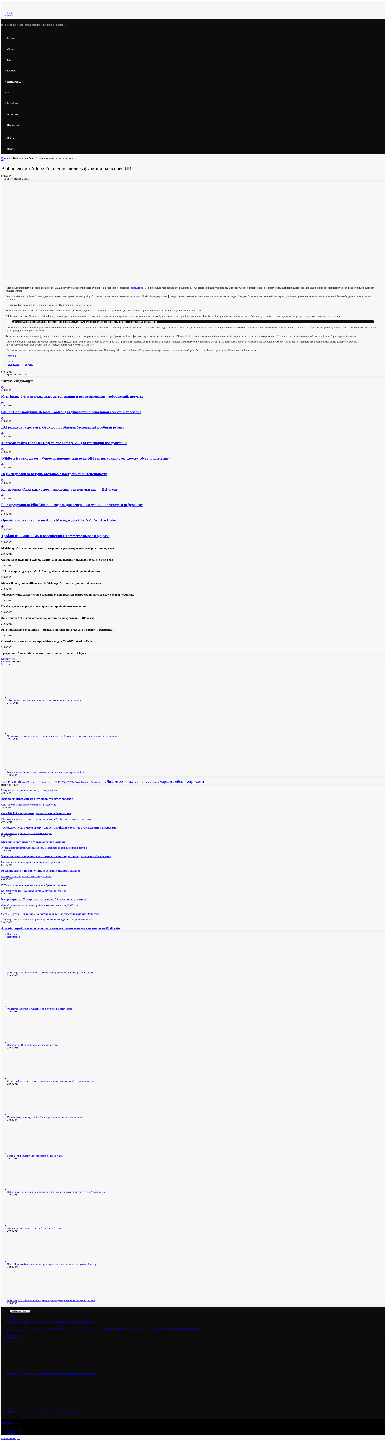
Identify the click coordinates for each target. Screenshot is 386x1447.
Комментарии (8, 658)
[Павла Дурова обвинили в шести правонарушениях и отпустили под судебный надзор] (29, 1261)
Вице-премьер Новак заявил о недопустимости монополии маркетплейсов (45, 772)
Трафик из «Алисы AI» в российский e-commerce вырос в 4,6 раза (55, 536)
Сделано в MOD (9, 1423)
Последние (13, 934)
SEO (9, 60)
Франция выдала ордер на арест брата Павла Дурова (34, 1228)
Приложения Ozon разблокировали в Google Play (32, 1045)
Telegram (41, 781)
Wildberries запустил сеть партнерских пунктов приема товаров (40, 1008)
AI (8, 92)
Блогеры (84, 782)
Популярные (13, 936)
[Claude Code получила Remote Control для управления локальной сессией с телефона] (29, 1078)
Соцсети (11, 70)
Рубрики (5, 1311)
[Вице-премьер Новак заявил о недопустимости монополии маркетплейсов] (29, 769)
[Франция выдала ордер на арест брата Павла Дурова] (29, 1225)
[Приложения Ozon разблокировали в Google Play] (29, 1042)
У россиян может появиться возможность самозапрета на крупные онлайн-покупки (56, 856)
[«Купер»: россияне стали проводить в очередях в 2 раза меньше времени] (29, 697)
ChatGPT (6, 782)
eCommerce (13, 49)
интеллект (136, 287)
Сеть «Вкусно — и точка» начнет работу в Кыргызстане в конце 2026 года (50, 913)
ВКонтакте (95, 781)
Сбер (104, 782)
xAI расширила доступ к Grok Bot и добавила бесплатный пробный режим (62, 427)
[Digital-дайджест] (23, 7)
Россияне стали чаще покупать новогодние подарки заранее (40, 870)
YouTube (70, 782)
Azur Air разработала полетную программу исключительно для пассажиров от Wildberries (60, 928)
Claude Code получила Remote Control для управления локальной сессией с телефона (71, 412)
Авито (77, 782)
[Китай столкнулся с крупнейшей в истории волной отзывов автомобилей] (29, 1114)
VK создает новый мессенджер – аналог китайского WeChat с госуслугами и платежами (59, 827)
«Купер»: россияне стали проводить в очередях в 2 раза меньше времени (44, 700)
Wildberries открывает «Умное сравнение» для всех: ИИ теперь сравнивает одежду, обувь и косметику (85, 458)
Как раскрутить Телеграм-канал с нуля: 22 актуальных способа (43, 899)
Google (16, 781)
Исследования (14, 125)
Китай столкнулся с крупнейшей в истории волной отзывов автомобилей (45, 1117)
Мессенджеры (14, 81)
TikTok (49, 782)
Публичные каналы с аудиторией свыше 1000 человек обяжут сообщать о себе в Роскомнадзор (56, 1192)
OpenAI (25, 782)
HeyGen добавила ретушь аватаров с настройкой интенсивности (54, 474)
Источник (11, 355)
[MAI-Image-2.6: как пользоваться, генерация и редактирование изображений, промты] (29, 970)
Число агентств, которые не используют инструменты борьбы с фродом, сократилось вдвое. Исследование (62, 736)
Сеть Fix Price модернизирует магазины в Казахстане (36, 813)
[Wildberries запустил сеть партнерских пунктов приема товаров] (29, 1006)
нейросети (13, 364)
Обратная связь (15, 1430)
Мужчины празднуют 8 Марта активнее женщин (33, 841)
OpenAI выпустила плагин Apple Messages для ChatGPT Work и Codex (59, 520)
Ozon (32, 781)
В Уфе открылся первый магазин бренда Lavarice (33, 885)
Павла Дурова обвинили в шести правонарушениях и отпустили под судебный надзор (51, 1264)
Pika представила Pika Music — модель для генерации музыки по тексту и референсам (72, 505)
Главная (5, 158)
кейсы (131, 782)
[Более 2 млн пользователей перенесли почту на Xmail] (29, 1153)
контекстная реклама (146, 781)
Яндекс (210, 350)
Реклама (11, 38)
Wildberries (59, 781)
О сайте (11, 1433)
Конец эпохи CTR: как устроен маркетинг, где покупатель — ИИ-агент (59, 489)
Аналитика (12, 114)
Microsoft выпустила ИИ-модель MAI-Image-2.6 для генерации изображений (64, 443)
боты (123, 781)
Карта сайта (13, 1428)
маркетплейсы (172, 781)
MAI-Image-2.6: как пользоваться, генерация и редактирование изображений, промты (72, 396)
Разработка (12, 103)
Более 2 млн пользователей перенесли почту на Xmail (35, 1155)
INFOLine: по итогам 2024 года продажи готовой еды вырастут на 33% (44, 1412)
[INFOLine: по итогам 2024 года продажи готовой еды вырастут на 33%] (29, 1409)
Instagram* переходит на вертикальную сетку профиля (37, 798)
